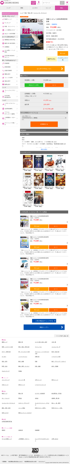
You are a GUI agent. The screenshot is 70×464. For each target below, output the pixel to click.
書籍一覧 (20, 342)
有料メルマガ (5, 413)
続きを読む (44, 149)
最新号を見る (51, 59)
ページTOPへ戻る (61, 336)
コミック (48, 8)
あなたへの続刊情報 (10, 33)
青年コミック (55, 380)
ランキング (7, 22)
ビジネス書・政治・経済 (41, 342)
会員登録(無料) (8, 108)
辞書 (36, 361)
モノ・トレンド (5, 398)
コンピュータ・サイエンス (40, 13)
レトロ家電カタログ (10, 30)
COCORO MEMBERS (8, 96)
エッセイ (4, 356)
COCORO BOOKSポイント (9, 56)
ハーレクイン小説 (56, 356)
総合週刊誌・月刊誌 (56, 393)
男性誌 (20, 398)
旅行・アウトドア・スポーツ (59, 361)
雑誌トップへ (44, 327)
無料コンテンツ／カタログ (25, 413)
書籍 (22, 8)
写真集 (20, 371)
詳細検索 (7, 63)
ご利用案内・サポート (10, 118)
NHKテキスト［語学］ (40, 408)
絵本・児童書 (55, 366)
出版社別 (20, 430)
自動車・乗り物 (55, 398)
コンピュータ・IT (56, 347)
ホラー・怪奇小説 (6, 351)
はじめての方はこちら (44, 68)
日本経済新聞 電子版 (7, 421)
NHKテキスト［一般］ (57, 408)
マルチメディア (5, 371)
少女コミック (5, 384)
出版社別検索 (8, 70)
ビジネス (35, 8)
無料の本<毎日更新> (10, 43)
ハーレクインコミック (40, 384)
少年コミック (38, 380)
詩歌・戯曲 (37, 366)
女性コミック (21, 384)
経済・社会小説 (55, 351)
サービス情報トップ (7, 439)
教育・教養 (21, 361)
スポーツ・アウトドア (23, 403)
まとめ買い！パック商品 (10, 51)
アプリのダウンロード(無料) (10, 113)
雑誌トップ (4, 393)
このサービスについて (10, 104)
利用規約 (4, 461)
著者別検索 (7, 67)
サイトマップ (42, 461)
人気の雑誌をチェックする (44, 321)
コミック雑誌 (21, 408)
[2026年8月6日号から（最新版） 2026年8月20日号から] (44, 117)
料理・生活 (4, 366)
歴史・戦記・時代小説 (23, 347)
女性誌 (36, 398)
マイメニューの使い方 (10, 123)
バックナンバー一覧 (63, 59)
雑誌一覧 (30, 13)
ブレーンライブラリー (10, 91)
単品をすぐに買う (34, 85)
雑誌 (61, 8)
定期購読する (44, 124)
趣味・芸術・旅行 (6, 408)
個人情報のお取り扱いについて (15, 461)
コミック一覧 (21, 380)
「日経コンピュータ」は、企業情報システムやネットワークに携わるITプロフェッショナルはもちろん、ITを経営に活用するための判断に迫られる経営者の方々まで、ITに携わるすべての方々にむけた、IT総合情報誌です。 (43, 231)
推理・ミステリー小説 (7, 347)
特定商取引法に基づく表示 (31, 461)
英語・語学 (4, 361)
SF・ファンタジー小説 (24, 351)
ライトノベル (38, 347)
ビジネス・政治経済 (40, 393)
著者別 (3, 430)
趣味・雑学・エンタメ (23, 366)
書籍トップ (4, 342)
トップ (8, 8)
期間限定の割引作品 (10, 39)
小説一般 (54, 342)
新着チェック (8, 19)
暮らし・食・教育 (56, 403)
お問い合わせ (55, 439)
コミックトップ (5, 380)
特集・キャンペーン (10, 26)
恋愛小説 (37, 356)
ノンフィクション (22, 356)
